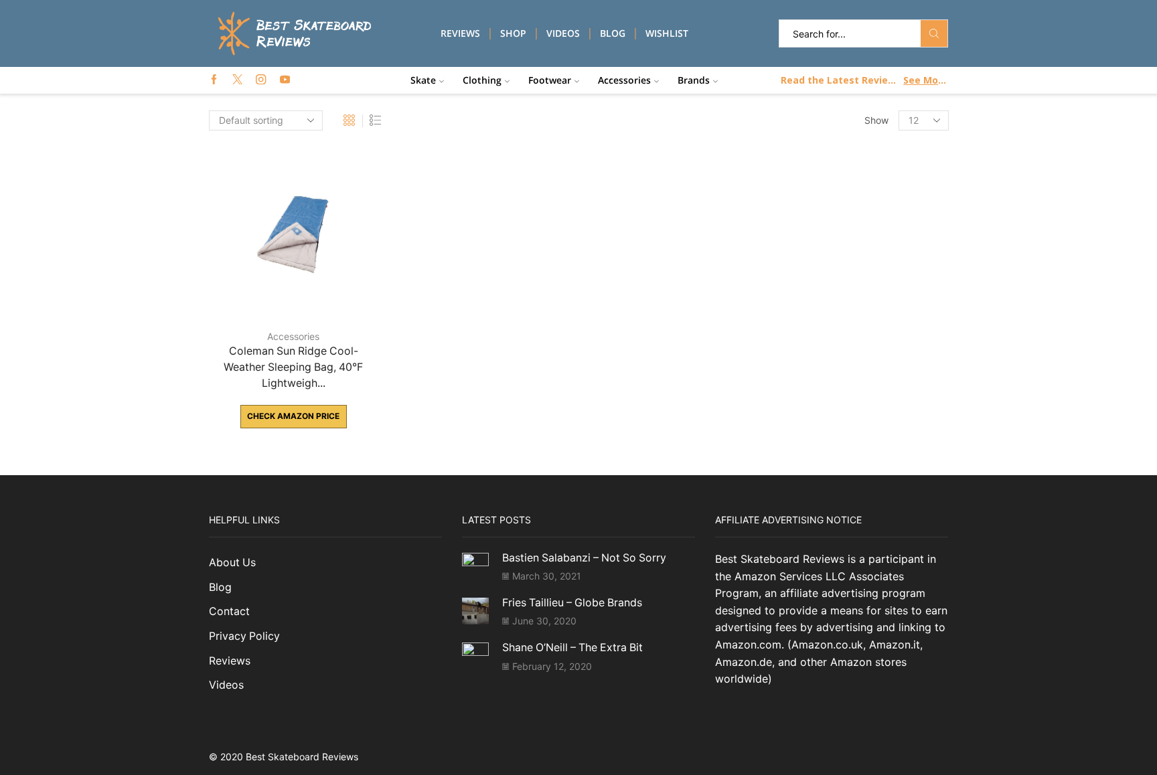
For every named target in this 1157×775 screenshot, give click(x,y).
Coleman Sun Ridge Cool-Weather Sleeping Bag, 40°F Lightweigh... (293, 367)
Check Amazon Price (293, 416)
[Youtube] (285, 80)
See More (925, 80)
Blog (612, 33)
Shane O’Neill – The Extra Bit (572, 647)
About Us (232, 562)
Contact (229, 611)
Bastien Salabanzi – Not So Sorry (584, 557)
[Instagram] (261, 80)
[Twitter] (237, 80)
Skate (423, 80)
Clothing (482, 80)
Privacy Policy (244, 636)
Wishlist (666, 33)
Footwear (549, 80)
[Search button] (934, 33)
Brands (694, 80)
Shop (513, 33)
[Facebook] (214, 80)
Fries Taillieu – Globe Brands (572, 602)
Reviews (460, 33)
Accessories (624, 80)
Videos (563, 33)
